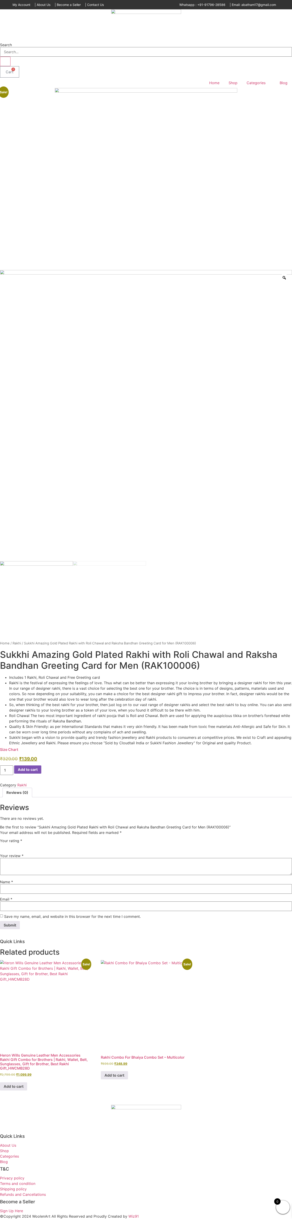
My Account (21, 5)
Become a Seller (69, 5)
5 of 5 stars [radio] (29, 845)
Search (6, 45)
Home (214, 83)
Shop (233, 83)
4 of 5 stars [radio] (22, 845)
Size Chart (9, 749)
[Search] (5, 61)
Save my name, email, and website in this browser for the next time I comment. (72, 916)
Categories (256, 83)
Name (6, 882)
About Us (43, 5)
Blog (283, 83)
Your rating (11, 841)
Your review (11, 856)
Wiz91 (133, 1216)
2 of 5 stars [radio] (9, 845)
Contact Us (95, 5)
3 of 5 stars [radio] (16, 845)
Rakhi (17, 643)
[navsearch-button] (1, 39)
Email (6, 899)
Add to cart (28, 769)
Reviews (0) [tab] (17, 792)
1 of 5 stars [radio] (2, 845)
